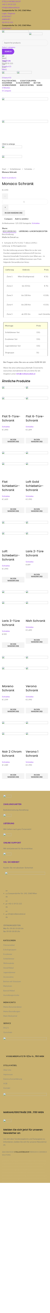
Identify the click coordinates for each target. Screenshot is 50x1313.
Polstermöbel (9, 945)
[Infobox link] (25, 591)
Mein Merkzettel (10, 1016)
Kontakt (6, 1088)
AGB (5, 1083)
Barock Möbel (9, 990)
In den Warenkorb (13, 213)
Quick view (5, 446)
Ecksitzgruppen (9, 949)
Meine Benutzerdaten (12, 1007)
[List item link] (25, 905)
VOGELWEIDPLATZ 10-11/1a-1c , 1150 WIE (24, 1056)
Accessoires (8, 977)
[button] (13, 440)
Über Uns (7, 1070)
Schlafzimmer (8, 958)
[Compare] (5, 411)
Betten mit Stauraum (12, 981)
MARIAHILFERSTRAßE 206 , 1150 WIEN (23, 1112)
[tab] (9, 231)
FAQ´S (6, 1028)
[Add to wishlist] (5, 434)
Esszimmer (7, 954)
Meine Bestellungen (11, 1011)
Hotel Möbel (8, 968)
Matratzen (7, 986)
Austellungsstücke (11, 995)
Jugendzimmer (9, 972)
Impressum (8, 1074)
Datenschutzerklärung (12, 1079)
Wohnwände (8, 963)
